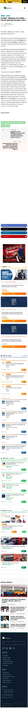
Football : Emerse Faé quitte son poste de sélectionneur (18, 625)
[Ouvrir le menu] (24, 8)
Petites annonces (7, 674)
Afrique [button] (11, 122)
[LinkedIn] (7, 648)
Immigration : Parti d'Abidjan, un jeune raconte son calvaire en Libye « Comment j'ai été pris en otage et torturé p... (17, 134)
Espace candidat (7, 680)
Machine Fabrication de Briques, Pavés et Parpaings (13, 546)
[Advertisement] (14, 166)
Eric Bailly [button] (4, 122)
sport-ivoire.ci (8, 23)
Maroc (22, 57)
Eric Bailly (20, 40)
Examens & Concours (8, 663)
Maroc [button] (22, 122)
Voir (15, 293)
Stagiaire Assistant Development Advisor (15, 375)
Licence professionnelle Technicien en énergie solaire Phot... (15, 463)
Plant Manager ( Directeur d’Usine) (14, 387)
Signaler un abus (6, 705)
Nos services (6, 672)
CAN (17, 72)
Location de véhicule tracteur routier (10, 562)
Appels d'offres (6, 659)
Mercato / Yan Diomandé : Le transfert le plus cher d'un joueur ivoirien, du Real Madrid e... (18, 609)
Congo (13, 98)
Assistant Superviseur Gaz (11, 436)
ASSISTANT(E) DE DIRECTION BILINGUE (15, 363)
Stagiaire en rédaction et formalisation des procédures (15, 425)
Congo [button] (17, 122)
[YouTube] (10, 648)
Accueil (3, 15)
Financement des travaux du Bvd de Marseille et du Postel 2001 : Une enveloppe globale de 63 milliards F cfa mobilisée (10, 146)
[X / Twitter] (13, 648)
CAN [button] (8, 126)
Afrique (15, 42)
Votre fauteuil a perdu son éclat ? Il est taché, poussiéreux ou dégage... (12, 526)
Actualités (5, 655)
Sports (8, 15)
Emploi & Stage (6, 657)
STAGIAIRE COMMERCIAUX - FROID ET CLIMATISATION (14, 413)
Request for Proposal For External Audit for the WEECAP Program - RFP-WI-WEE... (13, 286)
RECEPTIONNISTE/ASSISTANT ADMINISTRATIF (13, 402)
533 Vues (12, 621)
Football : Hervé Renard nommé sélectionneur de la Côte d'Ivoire (17, 618)
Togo (2, 98)
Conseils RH (6, 678)
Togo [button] (3, 126)
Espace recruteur (7, 682)
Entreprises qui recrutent (9, 676)
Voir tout (24, 266)
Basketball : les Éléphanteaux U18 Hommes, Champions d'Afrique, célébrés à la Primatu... (14, 601)
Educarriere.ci (9, 703)
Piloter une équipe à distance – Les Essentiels (14, 474)
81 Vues (3, 604)
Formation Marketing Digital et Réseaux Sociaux (15, 495)
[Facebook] (3, 648)
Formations (5, 665)
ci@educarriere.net (8, 694)
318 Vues (12, 613)
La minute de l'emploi (8, 661)
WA (24, 531)
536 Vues (12, 627)
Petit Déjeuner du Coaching (12, 485)
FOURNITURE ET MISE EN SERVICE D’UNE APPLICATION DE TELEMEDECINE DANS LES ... (12, 340)
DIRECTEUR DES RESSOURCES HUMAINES (15, 446)
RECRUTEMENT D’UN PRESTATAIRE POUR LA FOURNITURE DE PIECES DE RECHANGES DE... (12, 313)
